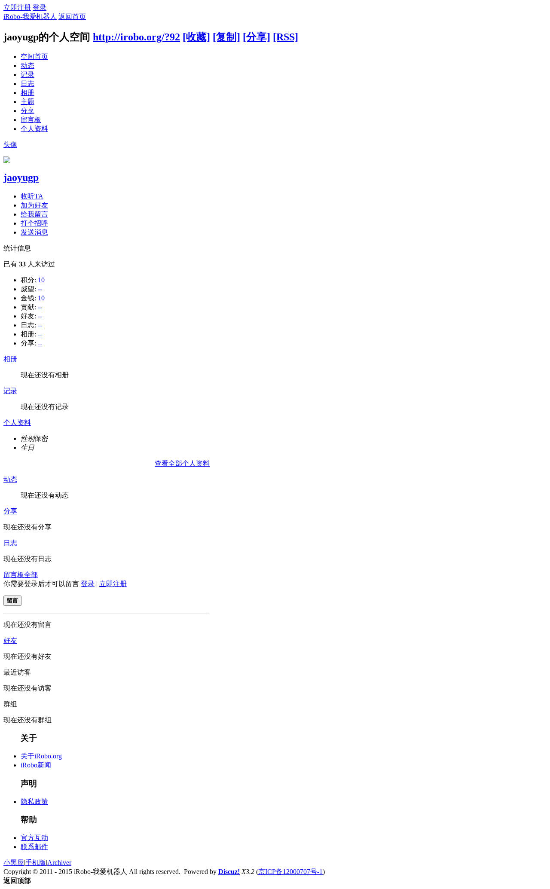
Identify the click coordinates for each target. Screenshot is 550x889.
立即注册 (17, 7)
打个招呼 (34, 223)
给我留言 (34, 214)
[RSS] (285, 37)
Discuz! (229, 871)
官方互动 (34, 837)
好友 (10, 640)
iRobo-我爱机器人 (30, 16)
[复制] (226, 37)
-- (40, 289)
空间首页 (34, 56)
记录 (27, 74)
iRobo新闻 (36, 765)
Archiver (59, 862)
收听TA (32, 196)
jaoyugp (21, 177)
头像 (10, 144)
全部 (31, 574)
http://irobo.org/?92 (136, 37)
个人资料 (34, 128)
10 (41, 280)
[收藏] (196, 37)
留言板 (31, 119)
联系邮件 (34, 846)
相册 (27, 92)
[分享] (256, 37)
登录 (39, 7)
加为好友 (34, 205)
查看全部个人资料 (182, 463)
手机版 (35, 862)
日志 (27, 83)
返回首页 (72, 16)
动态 (27, 65)
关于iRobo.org (41, 756)
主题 (27, 101)
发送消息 (34, 232)
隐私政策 (34, 801)
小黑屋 (13, 862)
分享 (27, 110)
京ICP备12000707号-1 (290, 871)
